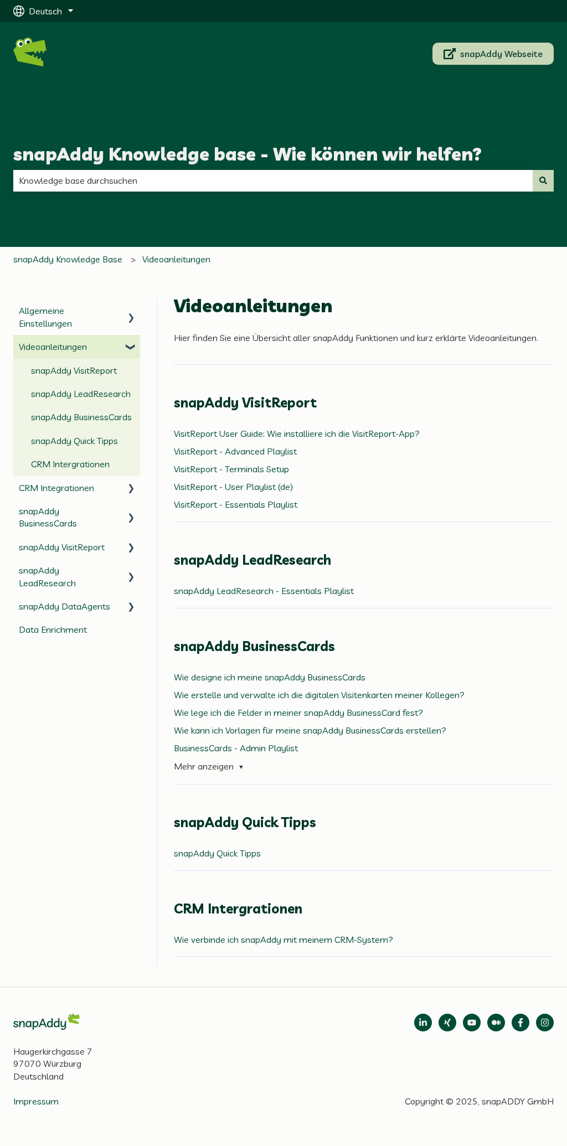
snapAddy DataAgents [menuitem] (64, 606)
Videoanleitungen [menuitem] (53, 346)
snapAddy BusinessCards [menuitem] (81, 416)
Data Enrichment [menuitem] (53, 629)
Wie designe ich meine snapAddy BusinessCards (269, 677)
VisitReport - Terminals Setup (231, 468)
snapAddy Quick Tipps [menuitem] (74, 440)
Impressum (36, 1101)
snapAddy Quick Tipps (217, 853)
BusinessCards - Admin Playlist (236, 747)
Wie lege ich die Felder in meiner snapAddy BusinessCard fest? (298, 712)
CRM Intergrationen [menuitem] (70, 463)
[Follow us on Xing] (447, 1022)
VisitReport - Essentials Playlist (235, 504)
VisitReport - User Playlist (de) (233, 486)
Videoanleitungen (176, 259)
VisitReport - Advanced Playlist (235, 451)
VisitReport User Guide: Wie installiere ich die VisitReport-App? (297, 433)
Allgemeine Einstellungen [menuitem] (45, 316)
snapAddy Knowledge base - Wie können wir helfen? (247, 154)
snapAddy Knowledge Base (67, 259)
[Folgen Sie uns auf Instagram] (545, 1022)
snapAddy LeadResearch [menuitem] (81, 393)
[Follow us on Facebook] (520, 1022)
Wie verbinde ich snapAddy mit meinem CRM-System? (283, 939)
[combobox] (273, 180)
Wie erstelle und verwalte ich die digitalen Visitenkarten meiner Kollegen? (319, 694)
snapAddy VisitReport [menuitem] (74, 370)
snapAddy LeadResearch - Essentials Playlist (264, 590)
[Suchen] (543, 180)
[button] (131, 311)
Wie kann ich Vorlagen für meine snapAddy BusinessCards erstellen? (310, 730)
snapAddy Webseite (501, 53)
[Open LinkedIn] (423, 1022)
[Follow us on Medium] (472, 1022)
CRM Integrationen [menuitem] (56, 487)
